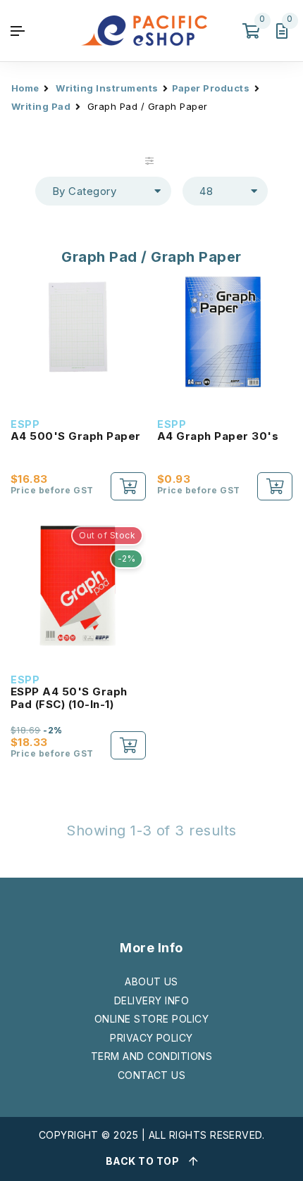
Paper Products (211, 88)
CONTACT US (152, 1075)
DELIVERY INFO (151, 1000)
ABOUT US (151, 981)
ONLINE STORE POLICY (151, 1019)
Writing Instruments (107, 88)
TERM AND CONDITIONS (151, 1056)
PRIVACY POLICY (151, 1038)
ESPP (25, 424)
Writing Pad (40, 106)
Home (25, 88)
